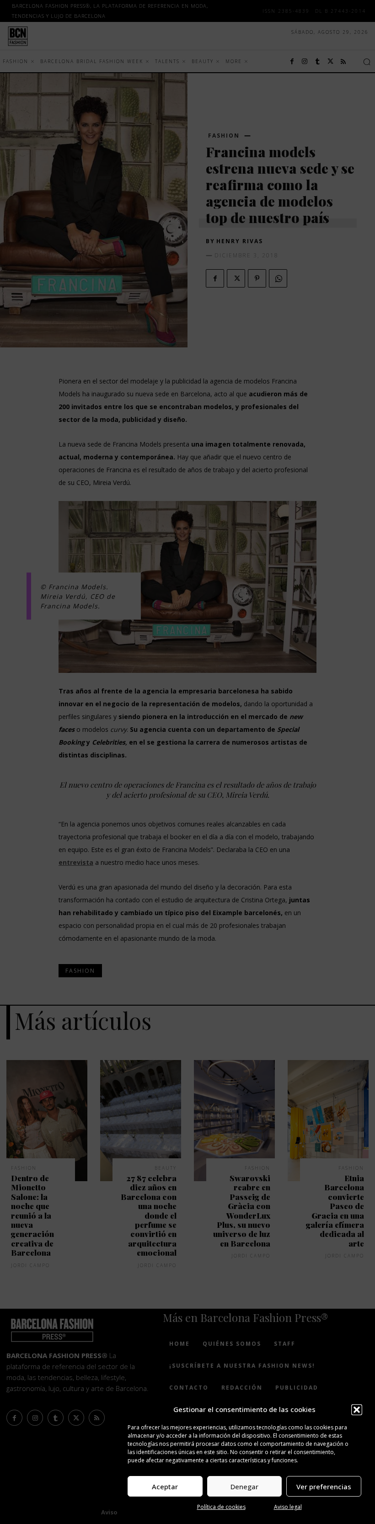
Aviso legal (288, 1507)
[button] (356, 1409)
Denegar (244, 1486)
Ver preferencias (323, 1486)
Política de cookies (221, 1507)
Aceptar (165, 1486)
